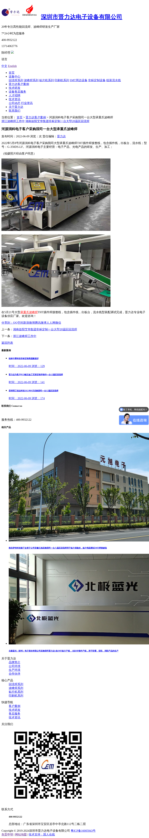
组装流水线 (113, 80)
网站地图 (21, 834)
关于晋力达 (16, 106)
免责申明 (7, 834)
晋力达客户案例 (19, 84)
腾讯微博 (41, 322)
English (12, 65)
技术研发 (14, 87)
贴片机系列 (46, 80)
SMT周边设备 (78, 80)
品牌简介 (14, 662)
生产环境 (14, 669)
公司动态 (14, 103)
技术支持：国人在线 (42, 834)
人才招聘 (14, 95)
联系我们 (14, 110)
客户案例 (14, 706)
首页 (12, 72)
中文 (4, 65)
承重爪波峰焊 (29, 312)
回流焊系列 (16, 80)
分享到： (7, 322)
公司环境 (14, 666)
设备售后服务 (17, 91)
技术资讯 (14, 99)
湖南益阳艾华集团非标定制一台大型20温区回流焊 (57, 121)
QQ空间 (18, 322)
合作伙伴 (14, 673)
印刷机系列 (62, 80)
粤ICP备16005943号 (83, 830)
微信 (58, 322)
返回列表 (7, 342)
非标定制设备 (97, 80)
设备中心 (14, 76)
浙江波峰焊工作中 (13, 121)
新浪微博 (29, 322)
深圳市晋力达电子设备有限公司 (81, 17)
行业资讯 (27, 103)
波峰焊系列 (31, 80)
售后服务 (14, 713)
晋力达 (61, 136)
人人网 (51, 322)
